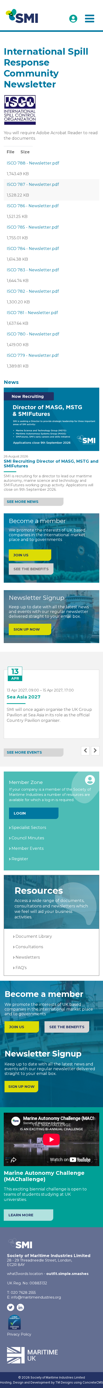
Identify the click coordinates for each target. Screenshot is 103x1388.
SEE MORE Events (24, 752)
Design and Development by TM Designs (43, 1383)
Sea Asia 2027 (23, 697)
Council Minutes (28, 838)
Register (20, 859)
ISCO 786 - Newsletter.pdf (33, 206)
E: (34, 1297)
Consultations (29, 946)
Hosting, (6, 1383)
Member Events (28, 848)
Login (20, 813)
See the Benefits (31, 569)
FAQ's (21, 967)
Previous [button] (85, 750)
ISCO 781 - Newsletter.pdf (32, 312)
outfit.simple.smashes (67, 1273)
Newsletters (28, 957)
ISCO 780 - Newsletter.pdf (33, 334)
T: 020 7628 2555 (21, 1292)
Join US (21, 555)
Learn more (20, 1215)
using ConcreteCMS (88, 1383)
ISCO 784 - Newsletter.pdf (33, 248)
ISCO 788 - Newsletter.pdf (33, 163)
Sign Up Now (27, 629)
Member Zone (73, 19)
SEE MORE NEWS (22, 501)
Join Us (16, 1027)
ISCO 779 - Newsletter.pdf (33, 355)
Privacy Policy (19, 1334)
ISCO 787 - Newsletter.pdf (33, 184)
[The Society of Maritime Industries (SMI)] (23, 15)
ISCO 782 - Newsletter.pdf (33, 291)
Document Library (34, 936)
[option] (51, 700)
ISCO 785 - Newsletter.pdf (33, 227)
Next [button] (95, 750)
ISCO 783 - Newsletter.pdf (33, 270)
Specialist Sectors (29, 827)
